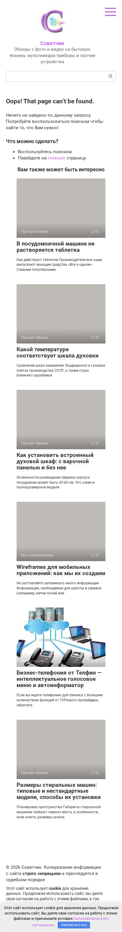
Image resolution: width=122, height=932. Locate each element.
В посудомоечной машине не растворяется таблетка (55, 246)
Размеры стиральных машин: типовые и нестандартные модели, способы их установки (59, 791)
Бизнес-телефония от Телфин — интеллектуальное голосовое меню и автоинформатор (59, 679)
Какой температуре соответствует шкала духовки (58, 352)
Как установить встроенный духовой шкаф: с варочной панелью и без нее (55, 461)
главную (56, 158)
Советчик (52, 43)
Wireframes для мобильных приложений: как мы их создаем (61, 570)
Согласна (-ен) (74, 924)
